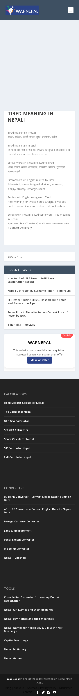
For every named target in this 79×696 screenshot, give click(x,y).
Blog (8, 688)
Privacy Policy (48, 688)
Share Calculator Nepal (19, 439)
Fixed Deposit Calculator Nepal (24, 402)
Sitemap (32, 688)
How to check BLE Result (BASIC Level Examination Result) (31, 280)
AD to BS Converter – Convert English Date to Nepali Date (37, 510)
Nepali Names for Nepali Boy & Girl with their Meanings (33, 629)
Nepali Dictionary (15, 649)
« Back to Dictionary (20, 227)
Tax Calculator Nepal (17, 412)
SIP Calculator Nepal (17, 448)
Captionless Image (16, 640)
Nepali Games (13, 658)
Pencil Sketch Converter (19, 539)
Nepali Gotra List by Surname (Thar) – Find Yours (39, 290)
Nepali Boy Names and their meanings (29, 618)
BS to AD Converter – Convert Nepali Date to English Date (37, 498)
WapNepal (13, 679)
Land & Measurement (18, 530)
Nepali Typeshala (15, 557)
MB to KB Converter (16, 548)
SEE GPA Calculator (16, 430)
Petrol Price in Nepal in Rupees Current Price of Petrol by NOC (38, 314)
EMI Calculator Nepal (17, 457)
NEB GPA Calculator (16, 421)
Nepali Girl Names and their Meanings (28, 609)
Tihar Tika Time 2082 (21, 324)
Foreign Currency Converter (21, 521)
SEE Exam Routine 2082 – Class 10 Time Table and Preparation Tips (37, 301)
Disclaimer (65, 688)
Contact (27, 692)
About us (19, 688)
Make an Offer (39, 360)
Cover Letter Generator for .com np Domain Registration (32, 598)
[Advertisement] (39, 61)
